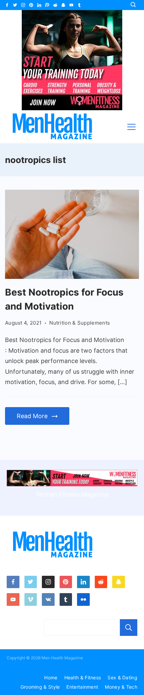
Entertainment (82, 687)
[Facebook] (7, 5)
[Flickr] (83, 599)
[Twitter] (15, 5)
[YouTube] (71, 5)
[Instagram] (23, 5)
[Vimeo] (30, 599)
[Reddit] (55, 5)
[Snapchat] (63, 5)
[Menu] (131, 127)
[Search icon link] (135, 5)
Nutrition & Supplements (79, 323)
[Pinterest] (31, 5)
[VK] (48, 599)
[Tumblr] (79, 5)
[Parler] (47, 5)
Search (128, 627)
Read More (32, 415)
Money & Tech (121, 687)
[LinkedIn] (39, 5)
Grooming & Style (40, 687)
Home (50, 677)
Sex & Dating (122, 677)
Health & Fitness (82, 677)
